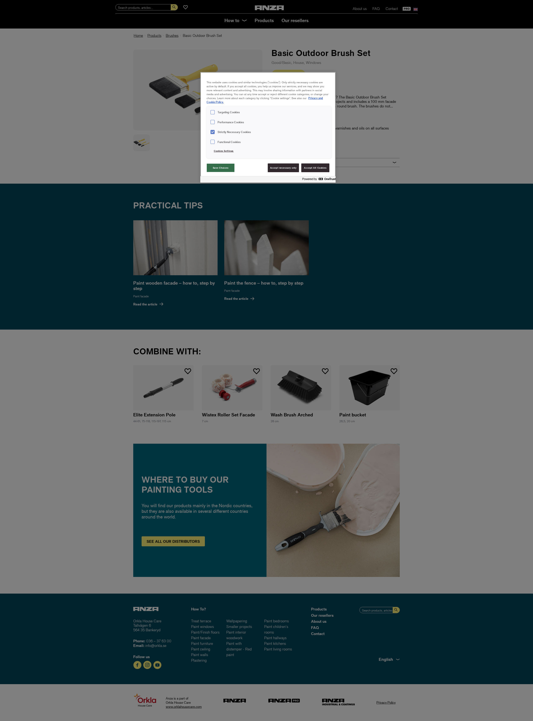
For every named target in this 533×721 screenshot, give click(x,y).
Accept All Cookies (315, 167)
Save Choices (221, 167)
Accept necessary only (283, 167)
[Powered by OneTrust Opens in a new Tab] (318, 180)
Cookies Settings (224, 150)
